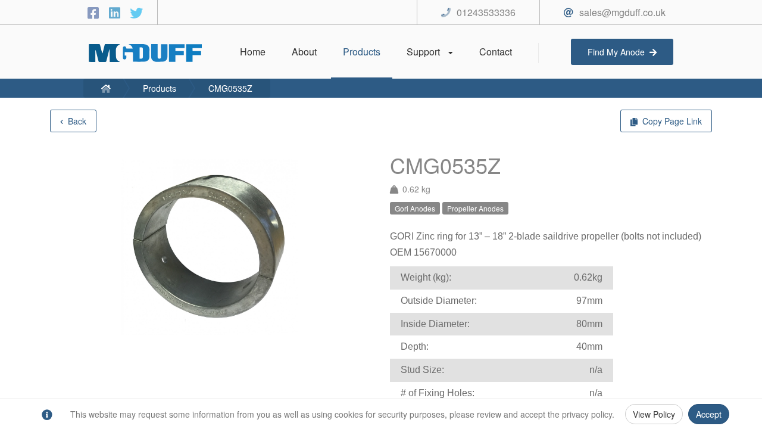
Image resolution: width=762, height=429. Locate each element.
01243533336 (486, 12)
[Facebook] (95, 12)
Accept (709, 414)
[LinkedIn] (116, 12)
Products (159, 88)
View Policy (654, 414)
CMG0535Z (230, 88)
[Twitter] (136, 12)
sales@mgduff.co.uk (622, 12)
